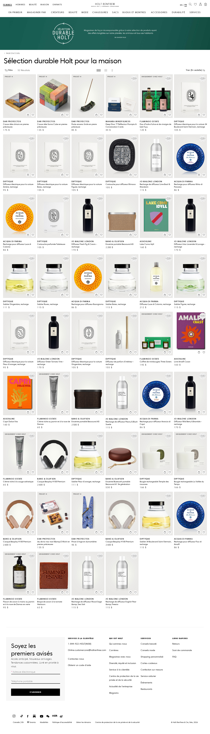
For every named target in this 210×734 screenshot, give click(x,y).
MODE (84, 12)
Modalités (44, 722)
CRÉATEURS (57, 12)
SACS (115, 12)
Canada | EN (18, 722)
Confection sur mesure (152, 669)
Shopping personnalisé (152, 656)
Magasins (114, 693)
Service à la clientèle (119, 669)
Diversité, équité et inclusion (122, 663)
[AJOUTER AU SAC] (28, 115)
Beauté (33, 5)
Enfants (57, 5)
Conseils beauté (149, 644)
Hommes (20, 5)
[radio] (99, 70)
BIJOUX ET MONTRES (134, 12)
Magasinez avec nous (120, 656)
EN (181, 5)
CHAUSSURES (100, 12)
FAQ (174, 656)
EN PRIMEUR (15, 12)
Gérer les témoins (83, 722)
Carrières (113, 650)
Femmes (7, 5)
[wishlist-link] (195, 4)
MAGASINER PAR (36, 12)
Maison (44, 5)
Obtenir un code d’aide (79, 665)
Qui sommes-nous (118, 644)
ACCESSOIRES (159, 12)
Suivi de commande (182, 650)
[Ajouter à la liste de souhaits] (33, 115)
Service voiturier (148, 676)
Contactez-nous (76, 659)
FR (185, 5)
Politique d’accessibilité (62, 722)
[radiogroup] (105, 70)
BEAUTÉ (73, 12)
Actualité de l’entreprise (120, 686)
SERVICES (195, 12)
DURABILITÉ (178, 12)
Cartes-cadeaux (149, 663)
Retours (176, 644)
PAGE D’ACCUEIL (13, 53)
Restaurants (146, 689)
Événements (146, 682)
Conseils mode (148, 650)
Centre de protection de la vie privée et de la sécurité (124, 678)
